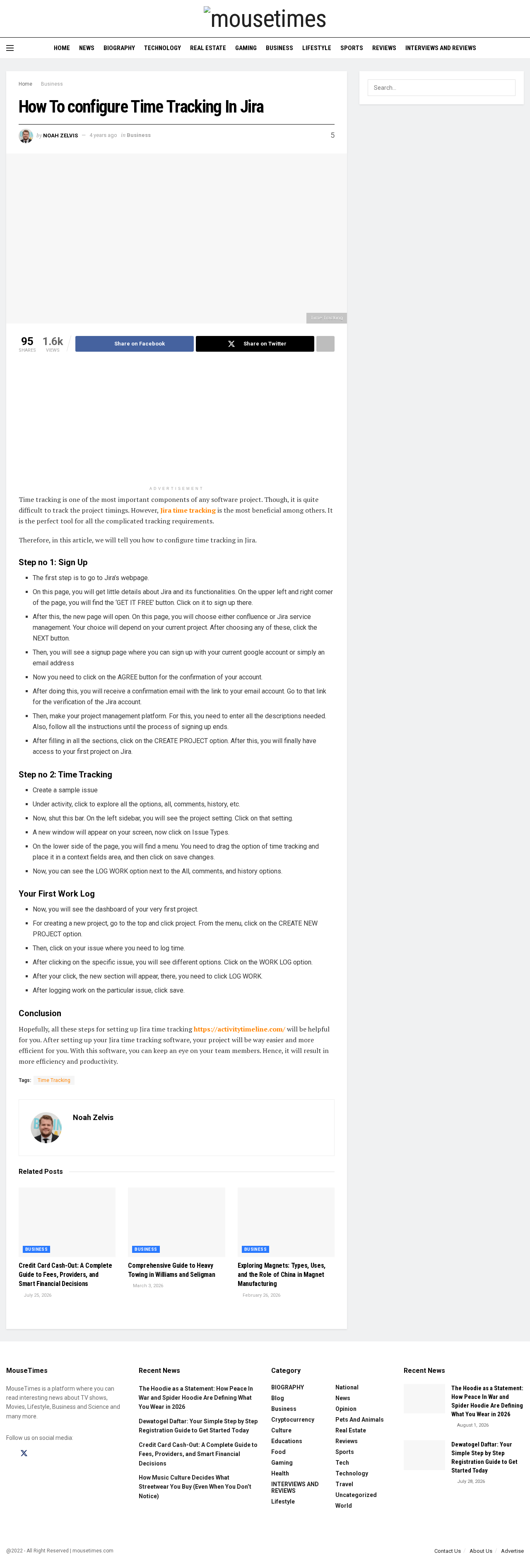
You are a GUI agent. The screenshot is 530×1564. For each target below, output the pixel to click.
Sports (351, 48)
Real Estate (208, 48)
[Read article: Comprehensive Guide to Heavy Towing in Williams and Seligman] (176, 1222)
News (86, 48)
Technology (162, 48)
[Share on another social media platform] (325, 344)
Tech (342, 1462)
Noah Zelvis (60, 135)
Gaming (246, 48)
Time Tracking (54, 1080)
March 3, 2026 (147, 1285)
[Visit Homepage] (265, 18)
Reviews (384, 48)
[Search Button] (521, 48)
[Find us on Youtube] (53, 1453)
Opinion (346, 1409)
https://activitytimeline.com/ (239, 1029)
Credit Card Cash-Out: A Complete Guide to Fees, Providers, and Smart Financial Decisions (65, 1275)
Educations (286, 1441)
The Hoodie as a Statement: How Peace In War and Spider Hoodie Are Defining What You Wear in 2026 (196, 1397)
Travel (344, 1484)
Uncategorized (356, 1495)
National (347, 1387)
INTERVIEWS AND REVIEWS (440, 48)
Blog (277, 1398)
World (343, 1505)
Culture (281, 1430)
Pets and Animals (359, 1419)
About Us (481, 1551)
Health (280, 1473)
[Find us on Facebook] (9, 1453)
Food (278, 1452)
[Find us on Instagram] (39, 1453)
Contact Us (447, 1551)
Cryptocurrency (292, 1419)
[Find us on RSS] (67, 1453)
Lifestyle (316, 48)
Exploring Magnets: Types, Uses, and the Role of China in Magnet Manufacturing (281, 1275)
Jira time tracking (188, 510)
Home (62, 48)
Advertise (512, 1551)
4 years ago (103, 135)
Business (279, 48)
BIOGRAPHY (119, 48)
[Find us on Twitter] (24, 1453)
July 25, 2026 (36, 1295)
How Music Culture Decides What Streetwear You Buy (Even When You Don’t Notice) (195, 1486)
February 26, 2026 (260, 1295)
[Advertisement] (177, 424)
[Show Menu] (10, 48)
